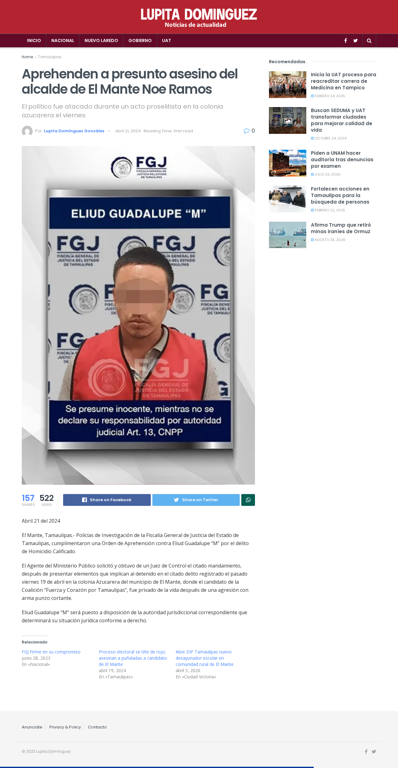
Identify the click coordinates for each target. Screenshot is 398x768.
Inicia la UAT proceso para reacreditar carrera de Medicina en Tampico (343, 81)
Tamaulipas (50, 56)
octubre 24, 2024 (330, 138)
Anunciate (32, 727)
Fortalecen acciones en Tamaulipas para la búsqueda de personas (340, 195)
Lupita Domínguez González (74, 131)
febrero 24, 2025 (329, 95)
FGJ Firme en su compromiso (51, 652)
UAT (166, 40)
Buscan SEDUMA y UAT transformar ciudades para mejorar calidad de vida (341, 120)
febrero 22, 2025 (329, 210)
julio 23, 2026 (327, 174)
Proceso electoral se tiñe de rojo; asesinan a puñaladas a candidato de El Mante (133, 658)
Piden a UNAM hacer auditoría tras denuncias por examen (342, 159)
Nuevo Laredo (101, 40)
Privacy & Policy (65, 727)
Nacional (62, 40)
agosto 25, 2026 (329, 239)
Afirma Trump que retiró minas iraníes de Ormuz (341, 228)
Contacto (97, 727)
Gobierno (140, 40)
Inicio (34, 40)
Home (27, 56)
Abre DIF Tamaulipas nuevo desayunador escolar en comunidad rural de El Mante (205, 658)
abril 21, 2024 (128, 131)
